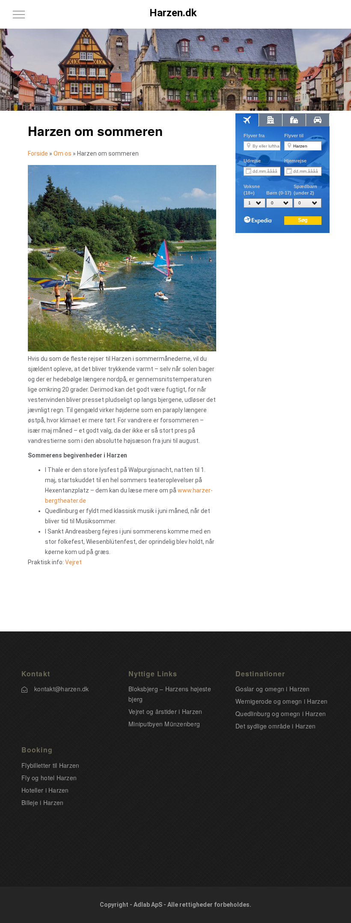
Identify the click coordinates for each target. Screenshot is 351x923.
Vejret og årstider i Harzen (165, 711)
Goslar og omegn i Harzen (272, 688)
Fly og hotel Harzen (49, 777)
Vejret (73, 562)
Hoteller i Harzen (45, 790)
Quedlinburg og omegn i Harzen (280, 713)
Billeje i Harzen (42, 802)
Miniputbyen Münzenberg (164, 724)
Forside (38, 153)
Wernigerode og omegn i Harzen (281, 701)
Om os (62, 153)
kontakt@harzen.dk (61, 688)
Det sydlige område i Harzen (275, 726)
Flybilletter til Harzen (50, 765)
